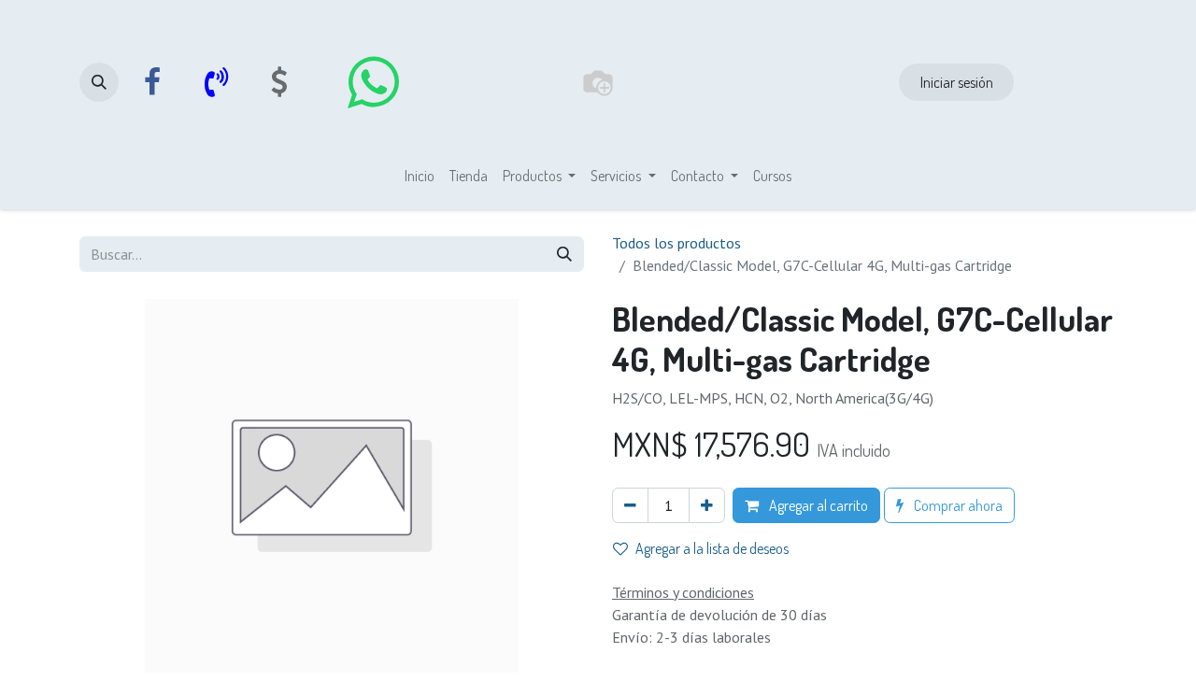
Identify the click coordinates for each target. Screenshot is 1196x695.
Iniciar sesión (956, 82)
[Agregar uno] (707, 505)
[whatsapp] (373, 82)
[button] (99, 82)
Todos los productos (676, 243)
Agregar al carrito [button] (817, 505)
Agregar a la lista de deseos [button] (712, 548)
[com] (279, 82)
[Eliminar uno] (630, 505)
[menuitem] (419, 175)
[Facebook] (152, 82)
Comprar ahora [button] (957, 505)
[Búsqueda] (564, 254)
